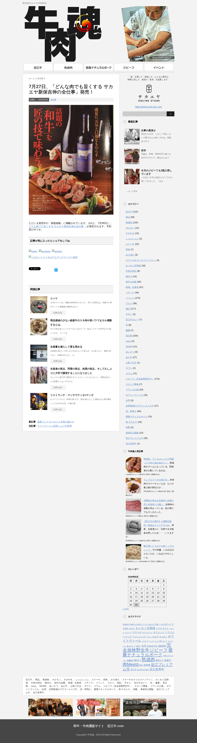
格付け (129, 276)
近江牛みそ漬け (143, 670)
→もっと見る (131, 191)
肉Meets (131, 664)
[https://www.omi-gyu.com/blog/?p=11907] (53, 257)
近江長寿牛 (131, 443)
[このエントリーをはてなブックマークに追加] (56, 269)
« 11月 (126, 609)
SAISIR (129, 346)
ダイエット (159, 632)
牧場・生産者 (132, 287)
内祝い (138, 646)
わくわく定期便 (133, 265)
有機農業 (130, 660)
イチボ (159, 628)
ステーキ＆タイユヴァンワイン (141, 260)
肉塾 (128, 427)
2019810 (126, 624)
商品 (128, 217)
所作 (143, 150)
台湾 (128, 400)
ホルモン (130, 228)
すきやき (130, 233)
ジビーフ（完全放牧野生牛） (140, 379)
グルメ (129, 303)
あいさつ (130, 352)
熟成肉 (129, 222)
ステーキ (130, 244)
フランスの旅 (132, 389)
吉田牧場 (150, 646)
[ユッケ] (38, 312)
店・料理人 (131, 411)
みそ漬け (130, 255)
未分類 (53, 100)
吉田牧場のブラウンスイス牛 (140, 406)
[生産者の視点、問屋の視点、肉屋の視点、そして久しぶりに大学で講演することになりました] (38, 382)
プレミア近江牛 (153, 637)
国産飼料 (162, 646)
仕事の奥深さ (148, 130)
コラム (129, 373)
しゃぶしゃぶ (132, 238)
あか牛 (129, 357)
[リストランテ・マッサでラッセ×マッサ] (38, 408)
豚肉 (141, 665)
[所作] (132, 163)
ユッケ (54, 298)
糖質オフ (160, 660)
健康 (128, 330)
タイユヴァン (147, 632)
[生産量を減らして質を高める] (38, 360)
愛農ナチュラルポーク (136, 416)
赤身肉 (146, 665)
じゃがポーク (165, 624)
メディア (130, 292)
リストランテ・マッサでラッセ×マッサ (72, 395)
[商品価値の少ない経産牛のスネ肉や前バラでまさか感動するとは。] (38, 334)
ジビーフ (128, 632)
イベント (130, 298)
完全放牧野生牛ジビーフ (147, 648)
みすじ (132, 628)
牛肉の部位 (131, 271)
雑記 (128, 308)
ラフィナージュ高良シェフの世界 (54, 426)
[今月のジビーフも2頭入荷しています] (132, 183)
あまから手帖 (153, 624)
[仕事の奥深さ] (132, 143)
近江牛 (129, 211)
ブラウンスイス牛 (139, 637)
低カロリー (131, 646)
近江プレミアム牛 (134, 438)
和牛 (155, 646)
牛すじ (129, 314)
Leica (128, 341)
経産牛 (167, 660)
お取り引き (131, 362)
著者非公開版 (132, 433)
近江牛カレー (132, 319)
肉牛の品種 (131, 282)
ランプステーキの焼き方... (156, 479)
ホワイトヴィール (134, 395)
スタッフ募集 (132, 384)
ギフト (129, 368)
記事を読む (58, 313)
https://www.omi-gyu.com (148, 107)
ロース (164, 641)
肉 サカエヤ (131, 422)
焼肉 (128, 249)
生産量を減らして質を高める (66, 346)
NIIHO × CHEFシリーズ (139, 624)
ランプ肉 (158, 641)
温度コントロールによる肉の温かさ (55, 421)
